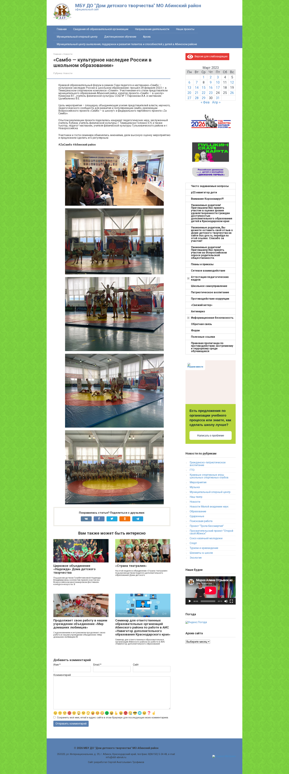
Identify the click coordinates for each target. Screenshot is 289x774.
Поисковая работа (201, 521)
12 (232, 82)
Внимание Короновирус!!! (207, 198)
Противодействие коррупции (210, 298)
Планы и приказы (202, 264)
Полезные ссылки (203, 336)
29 (203, 98)
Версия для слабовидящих (210, 56)
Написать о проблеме (210, 435)
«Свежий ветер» (201, 305)
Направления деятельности (152, 29)
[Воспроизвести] (189, 601)
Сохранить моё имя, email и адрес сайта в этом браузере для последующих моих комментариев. (113, 717)
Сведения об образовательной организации (100, 29)
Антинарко (198, 311)
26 (232, 93)
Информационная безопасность (212, 317)
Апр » (216, 102)
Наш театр (196, 496)
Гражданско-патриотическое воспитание (208, 464)
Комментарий (62, 675)
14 (197, 88)
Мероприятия (198, 482)
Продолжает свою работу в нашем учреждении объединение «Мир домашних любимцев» (80, 623)
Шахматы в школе (201, 552)
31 (218, 98)
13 (189, 88)
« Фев (205, 102)
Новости (67, 73)
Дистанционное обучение (120, 36)
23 (211, 93)
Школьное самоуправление (209, 286)
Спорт (193, 543)
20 (189, 93)
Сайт (136, 664)
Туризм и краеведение (204, 548)
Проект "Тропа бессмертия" (207, 526)
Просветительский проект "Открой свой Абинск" (211, 532)
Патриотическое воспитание (210, 292)
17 (218, 88)
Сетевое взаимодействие (208, 270)
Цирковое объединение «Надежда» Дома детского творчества (74, 569)
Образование (198, 511)
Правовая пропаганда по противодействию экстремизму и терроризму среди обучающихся (212, 347)
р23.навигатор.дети (204, 192)
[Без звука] (226, 601)
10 (218, 82)
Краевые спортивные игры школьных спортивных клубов (209, 476)
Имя (57, 664)
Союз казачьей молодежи (206, 538)
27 (189, 98)
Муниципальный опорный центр (77, 36)
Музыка (195, 487)
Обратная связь (201, 324)
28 (197, 98)
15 (203, 88)
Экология (196, 557)
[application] (210, 590)
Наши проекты (185, 29)
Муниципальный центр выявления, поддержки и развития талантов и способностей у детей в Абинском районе (127, 44)
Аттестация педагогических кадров (210, 278)
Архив (147, 36)
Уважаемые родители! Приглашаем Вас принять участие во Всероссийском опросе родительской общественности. (209, 253)
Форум (195, 330)
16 (211, 88)
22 (203, 93)
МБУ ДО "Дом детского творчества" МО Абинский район (138, 5)
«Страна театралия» (131, 566)
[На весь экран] (231, 601)
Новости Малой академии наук (209, 506)
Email (97, 664)
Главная (62, 29)
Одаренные (197, 516)
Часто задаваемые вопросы (210, 186)
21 (197, 93)
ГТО (192, 470)
